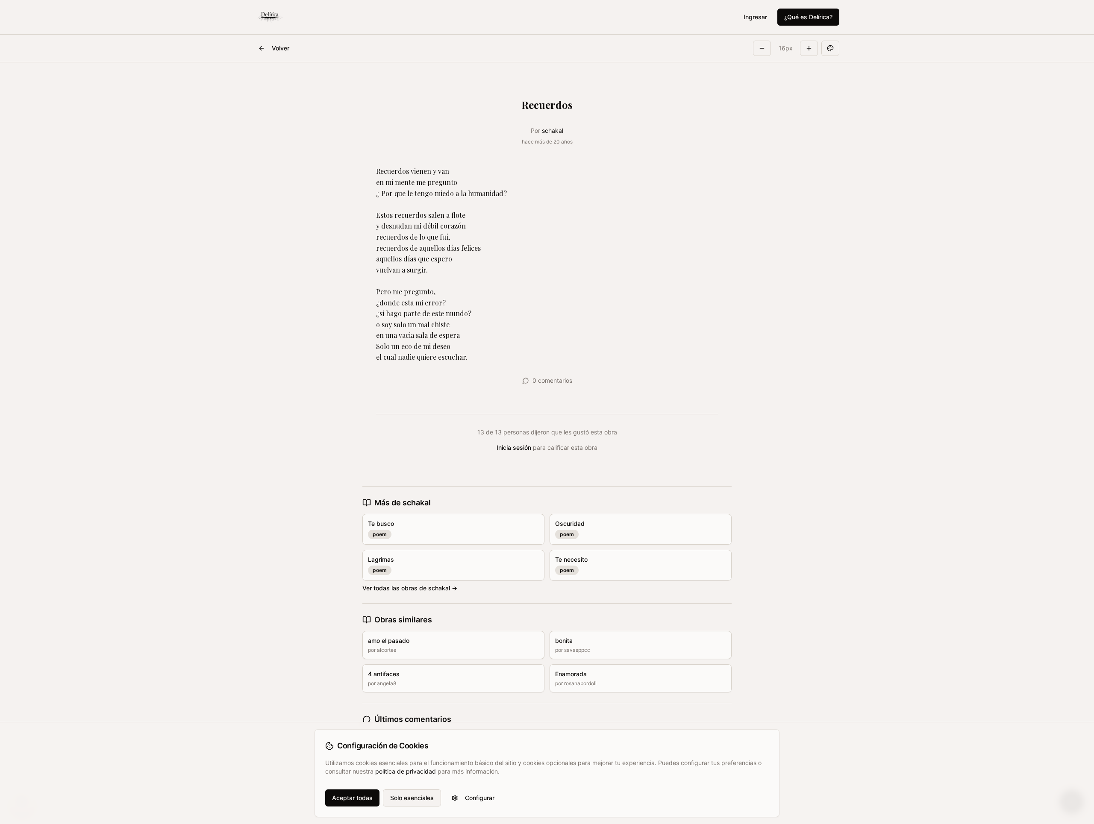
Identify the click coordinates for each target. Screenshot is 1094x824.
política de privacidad (405, 771)
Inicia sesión (514, 447)
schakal (552, 130)
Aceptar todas (352, 797)
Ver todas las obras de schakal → (409, 588)
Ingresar (755, 17)
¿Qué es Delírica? (808, 17)
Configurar (479, 797)
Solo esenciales (412, 797)
